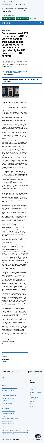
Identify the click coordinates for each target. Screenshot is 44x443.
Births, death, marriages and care (9, 388)
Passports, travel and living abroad (10, 418)
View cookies (33, 18)
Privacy (7, 430)
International (8, 26)
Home (3, 26)
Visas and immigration (7, 421)
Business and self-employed (8, 390)
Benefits (4, 385)
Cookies (11, 430)
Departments (33, 387)
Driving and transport (7, 403)
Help (3, 430)
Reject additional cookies (23, 18)
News (31, 389)
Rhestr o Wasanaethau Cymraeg (20, 432)
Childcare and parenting (7, 393)
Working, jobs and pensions (8, 423)
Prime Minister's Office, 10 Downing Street (15, 71)
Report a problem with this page (35, 371)
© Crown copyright (37, 439)
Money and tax (5, 416)
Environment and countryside (8, 411)
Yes (13, 371)
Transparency (33, 401)
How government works (35, 403)
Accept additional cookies (8, 18)
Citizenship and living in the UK (9, 395)
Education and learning (7, 405)
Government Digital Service (8, 433)
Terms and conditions (7, 432)
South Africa (4, 361)
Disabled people (5, 400)
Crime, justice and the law (8, 398)
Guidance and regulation (35, 392)
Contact (28, 430)
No (18, 371)
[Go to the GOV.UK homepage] (6, 23)
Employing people (6, 408)
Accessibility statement (20, 430)
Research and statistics (35, 394)
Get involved (33, 406)
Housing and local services (8, 413)
